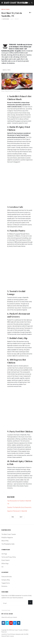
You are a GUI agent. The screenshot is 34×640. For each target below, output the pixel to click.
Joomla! (3, 634)
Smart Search (5, 560)
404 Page (4, 554)
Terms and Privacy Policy (8, 557)
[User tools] (30, 12)
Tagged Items (5, 583)
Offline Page (5, 563)
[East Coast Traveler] (6, 610)
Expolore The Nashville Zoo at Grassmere (19, 507)
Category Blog (5, 580)
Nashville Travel (7, 69)
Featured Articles (6, 576)
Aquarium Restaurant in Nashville (17, 511)
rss (2, 566)
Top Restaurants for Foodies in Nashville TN (19, 502)
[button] (2, 3)
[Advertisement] (17, 32)
